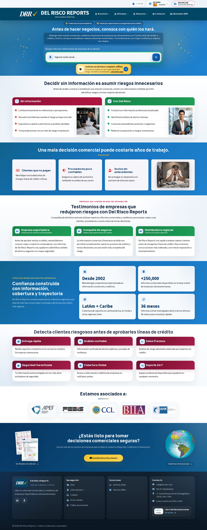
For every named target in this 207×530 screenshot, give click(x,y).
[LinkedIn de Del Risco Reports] (17, 500)
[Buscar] (156, 57)
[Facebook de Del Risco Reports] (24, 500)
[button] (102, 14)
